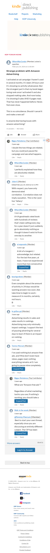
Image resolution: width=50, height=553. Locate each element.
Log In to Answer (25, 450)
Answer (23, 135)
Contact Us (25, 543)
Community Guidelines (25, 537)
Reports (25, 14)
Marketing (37, 14)
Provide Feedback (25, 550)
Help (16, 19)
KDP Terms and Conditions (25, 530)
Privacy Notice (25, 533)
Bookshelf (13, 14)
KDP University (29, 19)
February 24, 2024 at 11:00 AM (23, 67)
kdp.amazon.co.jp (25, 546)
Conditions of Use (25, 540)
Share (37, 135)
